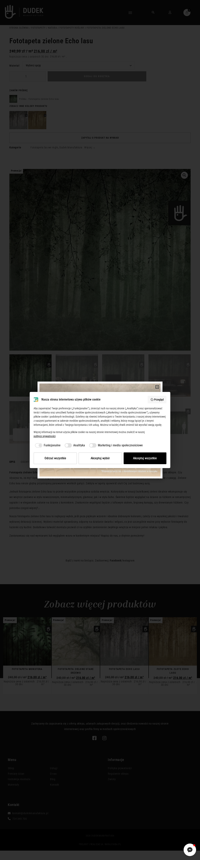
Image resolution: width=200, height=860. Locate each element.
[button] (157, 386)
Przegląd (159, 399)
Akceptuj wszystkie (145, 458)
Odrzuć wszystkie (55, 458)
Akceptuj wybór (100, 458)
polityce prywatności (44, 436)
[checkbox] (47, 445)
